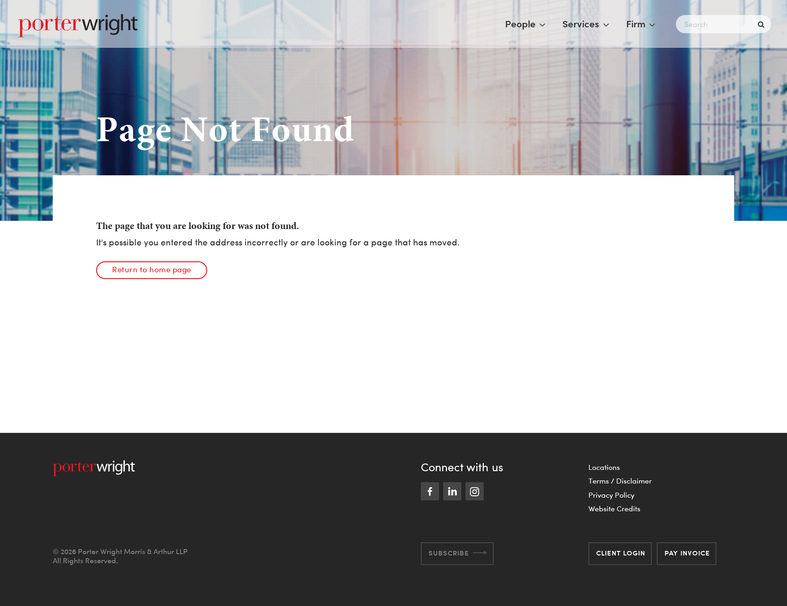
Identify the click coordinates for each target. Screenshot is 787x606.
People (520, 24)
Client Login (620, 553)
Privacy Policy (611, 494)
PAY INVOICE (687, 553)
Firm (635, 24)
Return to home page (151, 269)
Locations (604, 467)
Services (580, 24)
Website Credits (614, 508)
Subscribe (449, 553)
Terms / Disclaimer (620, 480)
